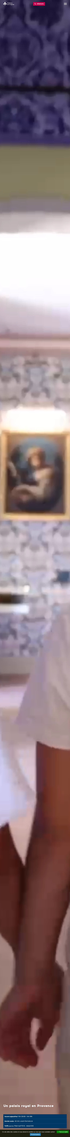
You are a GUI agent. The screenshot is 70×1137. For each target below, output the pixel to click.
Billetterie (40, 4)
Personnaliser (35, 1134)
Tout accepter (63, 1132)
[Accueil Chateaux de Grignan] (8, 4)
